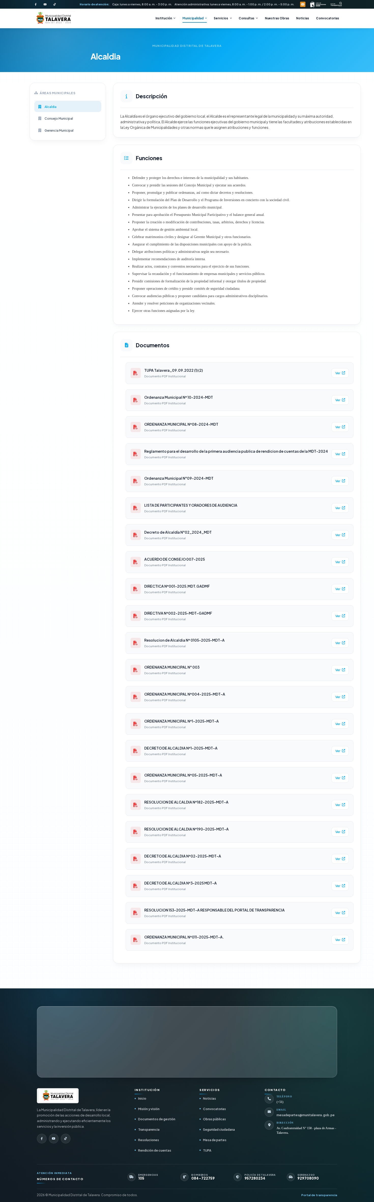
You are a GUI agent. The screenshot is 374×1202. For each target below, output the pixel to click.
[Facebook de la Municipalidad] (35, 4)
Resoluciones (148, 1140)
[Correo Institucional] (303, 4)
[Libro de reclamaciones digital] (318, 4)
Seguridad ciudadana (219, 1129)
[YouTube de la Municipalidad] (45, 4)
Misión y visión (149, 1109)
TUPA (207, 1150)
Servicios (221, 18)
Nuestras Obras (277, 18)
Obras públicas (214, 1119)
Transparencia (149, 1129)
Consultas (246, 18)
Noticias (302, 18)
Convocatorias (327, 18)
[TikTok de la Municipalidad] (54, 4)
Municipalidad (193, 18)
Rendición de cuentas (154, 1150)
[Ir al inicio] (58, 1095)
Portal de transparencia (319, 1195)
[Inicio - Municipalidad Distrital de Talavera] (53, 18)
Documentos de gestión (156, 1119)
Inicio (142, 1098)
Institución (163, 18)
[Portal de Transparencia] (336, 4)
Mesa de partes (214, 1140)
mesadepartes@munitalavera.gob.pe (306, 1115)
